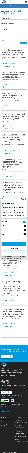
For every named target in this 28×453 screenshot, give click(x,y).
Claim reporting (5, 411)
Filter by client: (5, 29)
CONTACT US (7, 356)
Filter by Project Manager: (8, 23)
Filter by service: (5, 18)
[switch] (24, 226)
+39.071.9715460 (22, 423)
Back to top (24, 450)
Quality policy (4, 389)
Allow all (14, 244)
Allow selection (14, 248)
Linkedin (4, 417)
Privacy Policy (4, 424)
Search (3, 40)
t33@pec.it (24, 422)
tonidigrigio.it (14, 452)
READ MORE (4, 377)
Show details (21, 239)
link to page (14, 58)
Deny (14, 253)
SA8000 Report (5, 408)
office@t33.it (21, 434)
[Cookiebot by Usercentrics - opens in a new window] (20, 199)
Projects (2, 5)
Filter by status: (5, 34)
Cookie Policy (4, 425)
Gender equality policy (7, 397)
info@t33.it (20, 420)
